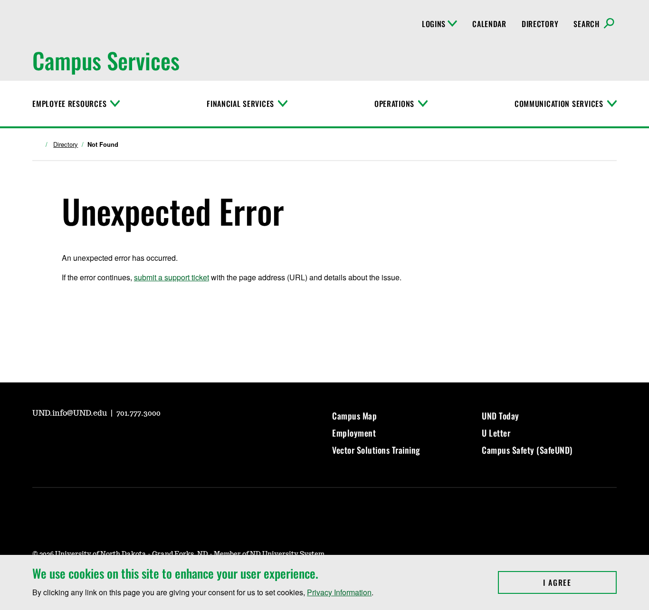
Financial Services (240, 103)
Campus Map (354, 416)
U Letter (496, 433)
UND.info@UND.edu (70, 413)
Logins (434, 23)
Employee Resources (69, 103)
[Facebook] (84, 439)
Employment (354, 433)
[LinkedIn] (107, 439)
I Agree (580, 582)
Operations (394, 103)
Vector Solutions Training (376, 450)
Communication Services (559, 103)
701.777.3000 (138, 413)
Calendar (489, 23)
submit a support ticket (171, 277)
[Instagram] (61, 439)
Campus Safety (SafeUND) (527, 450)
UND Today (500, 416)
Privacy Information (339, 592)
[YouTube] (39, 439)
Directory (540, 23)
